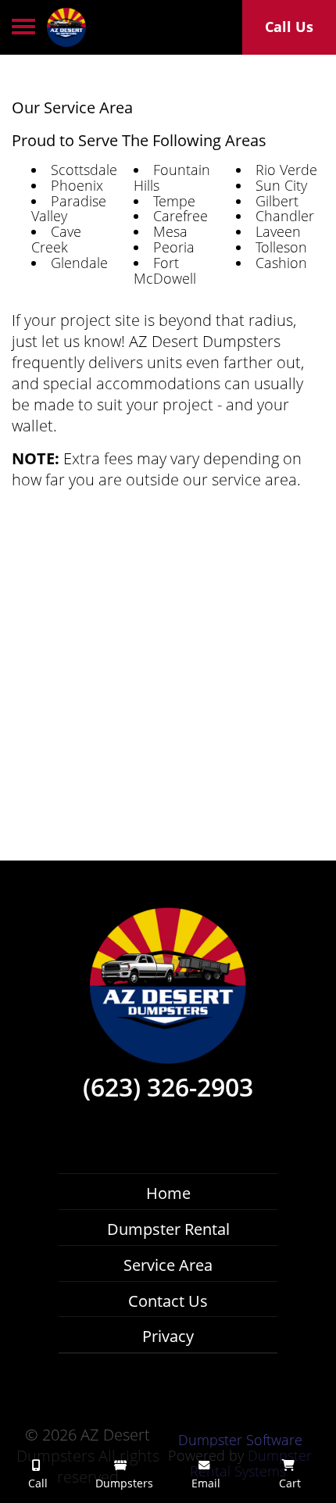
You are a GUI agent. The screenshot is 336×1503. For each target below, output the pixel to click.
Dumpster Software (240, 1439)
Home (168, 1193)
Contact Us (168, 1301)
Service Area (168, 1265)
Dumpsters (122, 1483)
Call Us (289, 26)
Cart (288, 1483)
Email (204, 1483)
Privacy (168, 1336)
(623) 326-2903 (168, 1087)
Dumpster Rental (168, 1229)
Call (36, 1483)
